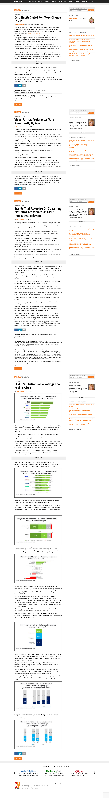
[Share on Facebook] (16, 85)
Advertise (84, 1)
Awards (47, 1)
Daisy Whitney (20, 24)
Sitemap (54, 783)
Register (77, 1)
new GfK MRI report (33, 33)
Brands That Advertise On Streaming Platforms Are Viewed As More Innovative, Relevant (80, 41)
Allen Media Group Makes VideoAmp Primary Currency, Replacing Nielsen (81, 54)
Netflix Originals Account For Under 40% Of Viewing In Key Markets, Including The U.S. (81, 50)
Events (40, 1)
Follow (91, 1)
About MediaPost (26, 783)
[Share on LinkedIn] (20, 85)
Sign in (70, 1)
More (60, 1)
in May (36, 609)
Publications (32, 1)
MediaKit (33, 783)
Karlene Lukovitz (20, 127)
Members (53, 1)
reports (17, 69)
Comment (18, 104)
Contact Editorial (41, 783)
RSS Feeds (48, 783)
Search (65, 1)
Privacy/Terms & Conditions (64, 783)
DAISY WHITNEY (73, 18)
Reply (15, 100)
